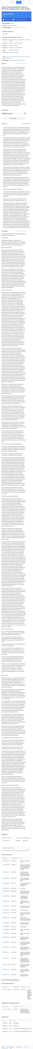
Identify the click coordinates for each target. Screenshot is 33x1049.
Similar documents (20, 56)
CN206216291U (6, 952)
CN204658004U (6, 933)
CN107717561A (6, 958)
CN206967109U (6, 969)
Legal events (13, 56)
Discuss (23, 60)
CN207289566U (6, 872)
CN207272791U (6, 896)
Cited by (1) (7, 56)
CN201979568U (6, 942)
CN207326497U (6, 910)
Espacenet (11, 60)
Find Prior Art (17, 19)
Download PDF (7, 19)
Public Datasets (19, 1046)
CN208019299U (6, 937)
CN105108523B (6, 906)
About (3, 1046)
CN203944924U (6, 883)
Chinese (12, 23)
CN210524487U (6, 901)
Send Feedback (10, 1046)
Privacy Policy (5, 1048)
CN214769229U (6, 926)
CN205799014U (6, 947)
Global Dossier (17, 60)
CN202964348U (6, 888)
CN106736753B (6, 974)
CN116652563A (6, 840)
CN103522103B (6, 912)
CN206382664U (6, 917)
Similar (24, 19)
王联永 (11, 25)
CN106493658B (6, 864)
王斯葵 (8, 25)
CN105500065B (6, 891)
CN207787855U (6, 929)
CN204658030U (6, 860)
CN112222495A (6, 964)
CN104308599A (6, 922)
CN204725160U (6, 878)
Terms (26, 1046)
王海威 (15, 25)
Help (11, 1048)
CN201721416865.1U (7, 989)
